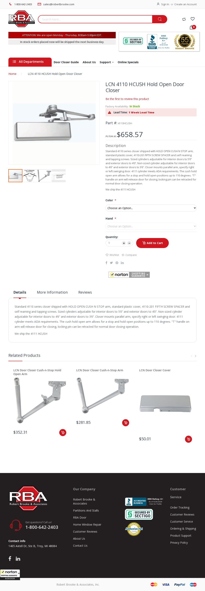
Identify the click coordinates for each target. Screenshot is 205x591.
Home (12, 74)
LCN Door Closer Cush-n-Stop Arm (99, 370)
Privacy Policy (179, 542)
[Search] (159, 19)
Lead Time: (121, 112)
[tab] (19, 294)
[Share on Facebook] (106, 263)
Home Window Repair (87, 524)
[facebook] (10, 559)
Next (196, 356)
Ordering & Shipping (183, 528)
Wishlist (114, 255)
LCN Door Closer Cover (155, 370)
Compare (131, 255)
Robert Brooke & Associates (84, 501)
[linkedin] (18, 559)
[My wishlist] (193, 19)
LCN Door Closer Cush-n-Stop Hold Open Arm (37, 372)
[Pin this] (117, 263)
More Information (52, 292)
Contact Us (80, 545)
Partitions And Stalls (86, 510)
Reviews (85, 292)
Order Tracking (179, 507)
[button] (10, 574)
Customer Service (181, 521)
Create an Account (185, 4)
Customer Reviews (85, 531)
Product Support (180, 535)
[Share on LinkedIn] (122, 263)
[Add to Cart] (62, 432)
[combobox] (95, 19)
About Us (79, 538)
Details (19, 292)
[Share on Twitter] (111, 263)
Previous (192, 356)
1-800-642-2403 (23, 4)
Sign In (165, 4)
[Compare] (184, 19)
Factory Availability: (117, 106)
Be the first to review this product (127, 99)
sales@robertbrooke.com (58, 4)
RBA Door (79, 517)
